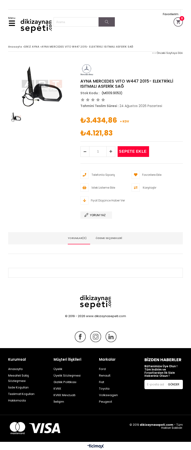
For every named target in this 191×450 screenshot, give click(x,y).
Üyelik (58, 369)
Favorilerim (170, 14)
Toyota (104, 388)
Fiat (101, 382)
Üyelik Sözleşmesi (67, 375)
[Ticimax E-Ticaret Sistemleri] (95, 446)
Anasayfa (15, 369)
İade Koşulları (18, 387)
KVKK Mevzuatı (64, 395)
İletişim (59, 401)
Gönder (173, 384)
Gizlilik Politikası (65, 382)
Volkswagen (108, 395)
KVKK (57, 388)
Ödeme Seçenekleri (109, 238)
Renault (104, 375)
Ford (102, 369)
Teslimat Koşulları (21, 394)
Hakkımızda (17, 400)
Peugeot (105, 401)
